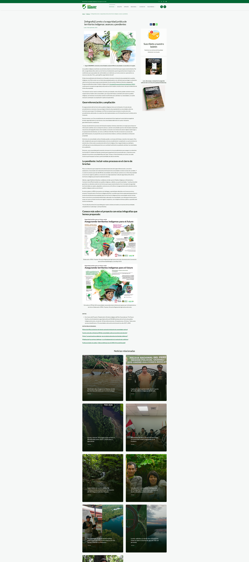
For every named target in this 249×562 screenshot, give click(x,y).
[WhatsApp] (156, 24)
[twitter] (161, 1)
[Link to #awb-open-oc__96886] (161, 6)
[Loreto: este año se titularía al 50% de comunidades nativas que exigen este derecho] (104, 333)
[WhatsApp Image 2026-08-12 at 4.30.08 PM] (153, 85)
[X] (153, 24)
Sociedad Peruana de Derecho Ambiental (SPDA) (122, 84)
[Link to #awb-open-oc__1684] (164, 6)
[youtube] (166, 1)
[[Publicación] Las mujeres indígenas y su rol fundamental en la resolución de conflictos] (105, 339)
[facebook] (159, 1)
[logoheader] (89, 5)
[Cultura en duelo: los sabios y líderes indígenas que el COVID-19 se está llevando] (103, 342)
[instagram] (163, 1)
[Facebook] (150, 24)
